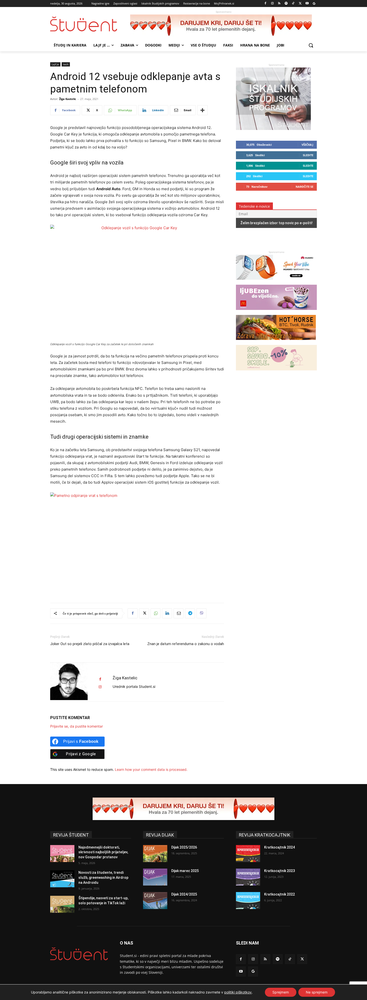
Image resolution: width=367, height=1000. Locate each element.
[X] (300, 3)
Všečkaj (307, 144)
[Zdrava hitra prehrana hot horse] (276, 342)
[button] (311, 45)
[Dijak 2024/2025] (155, 900)
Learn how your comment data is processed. (151, 769)
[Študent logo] (90, 24)
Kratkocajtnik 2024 (279, 847)
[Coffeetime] (276, 372)
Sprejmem (280, 992)
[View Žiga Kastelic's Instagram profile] (100, 687)
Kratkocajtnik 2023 (279, 871)
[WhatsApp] (156, 613)
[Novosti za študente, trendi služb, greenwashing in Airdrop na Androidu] (62, 878)
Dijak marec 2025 (185, 871)
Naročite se (304, 186)
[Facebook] (265, 3)
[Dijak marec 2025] (155, 877)
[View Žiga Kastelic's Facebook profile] (100, 679)
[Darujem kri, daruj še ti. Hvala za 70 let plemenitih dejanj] (223, 25)
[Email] (179, 613)
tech (65, 64)
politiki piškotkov (238, 992)
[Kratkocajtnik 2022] (248, 900)
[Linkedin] (167, 613)
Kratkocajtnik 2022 (279, 894)
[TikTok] (293, 3)
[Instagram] (272, 3)
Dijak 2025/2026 (184, 847)
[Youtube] (307, 3)
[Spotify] (286, 3)
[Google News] (314, 3)
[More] (202, 110)
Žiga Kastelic (67, 99)
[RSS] (279, 3)
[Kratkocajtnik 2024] (248, 853)
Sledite (308, 155)
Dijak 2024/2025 (184, 894)
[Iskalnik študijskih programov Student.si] (273, 128)
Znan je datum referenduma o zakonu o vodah (185, 644)
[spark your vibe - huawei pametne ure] (276, 282)
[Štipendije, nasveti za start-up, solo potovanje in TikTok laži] (62, 904)
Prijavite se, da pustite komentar (76, 726)
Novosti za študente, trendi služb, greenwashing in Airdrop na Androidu (103, 877)
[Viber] (201, 613)
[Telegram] (190, 613)
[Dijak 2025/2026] (155, 853)
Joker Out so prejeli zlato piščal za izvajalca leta (89, 644)
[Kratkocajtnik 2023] (248, 877)
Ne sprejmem (317, 992)
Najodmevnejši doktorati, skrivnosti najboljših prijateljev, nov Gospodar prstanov (103, 852)
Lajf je (55, 64)
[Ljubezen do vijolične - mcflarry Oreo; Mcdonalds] (276, 312)
